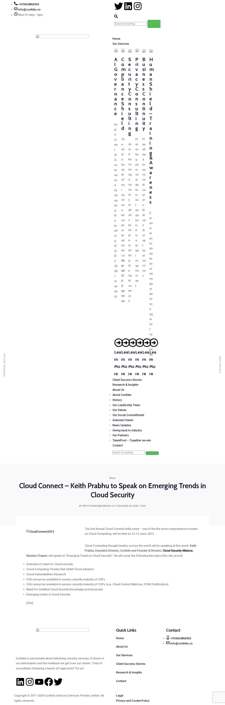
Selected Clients (122, 420)
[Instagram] (29, 681)
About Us (118, 389)
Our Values (119, 410)
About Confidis (121, 395)
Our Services (120, 43)
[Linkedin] (20, 681)
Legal (119, 695)
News (112, 478)
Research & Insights (125, 384)
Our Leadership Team (126, 405)
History (117, 400)
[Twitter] (58, 681)
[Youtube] (39, 681)
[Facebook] (48, 681)
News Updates (121, 425)
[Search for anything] (153, 24)
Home (116, 38)
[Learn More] (118, 342)
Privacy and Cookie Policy (132, 700)
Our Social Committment (128, 415)
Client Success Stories (127, 379)
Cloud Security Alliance (177, 550)
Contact (117, 445)
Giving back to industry (127, 430)
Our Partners (120, 435)
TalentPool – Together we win (131, 440)
